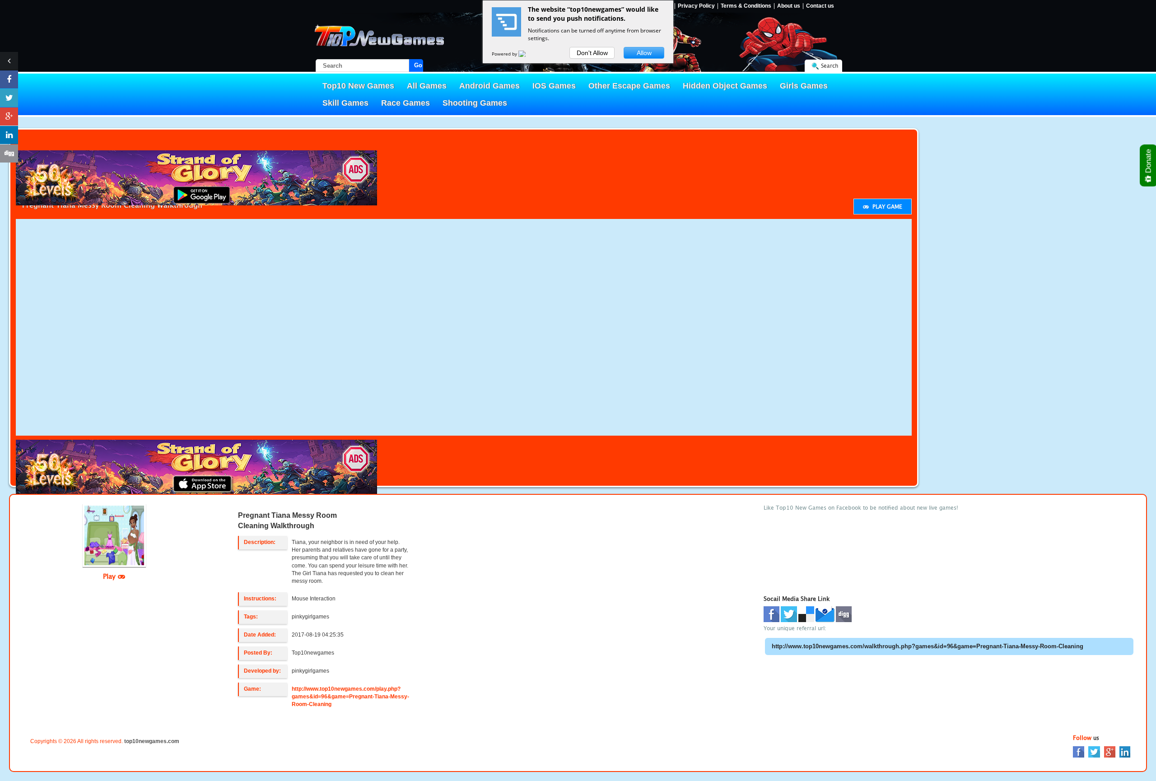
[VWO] (527, 54)
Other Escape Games (629, 85)
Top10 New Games (358, 85)
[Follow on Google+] (9, 116)
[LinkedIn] (1124, 751)
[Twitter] (1094, 751)
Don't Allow (592, 52)
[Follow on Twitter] (9, 98)
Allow (644, 52)
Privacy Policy (696, 6)
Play (110, 576)
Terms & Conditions (746, 6)
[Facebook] (1078, 751)
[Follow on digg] (9, 153)
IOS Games (554, 85)
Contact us (820, 6)
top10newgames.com (151, 741)
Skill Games (345, 102)
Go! (418, 65)
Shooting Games (475, 102)
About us (788, 6)
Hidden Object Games (725, 85)
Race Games (405, 102)
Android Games (489, 85)
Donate (1148, 162)
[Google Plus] (1109, 751)
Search (829, 65)
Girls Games (804, 85)
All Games (427, 85)
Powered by (505, 54)
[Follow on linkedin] (9, 135)
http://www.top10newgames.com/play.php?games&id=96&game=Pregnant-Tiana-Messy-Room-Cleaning (350, 696)
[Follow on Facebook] (9, 79)
